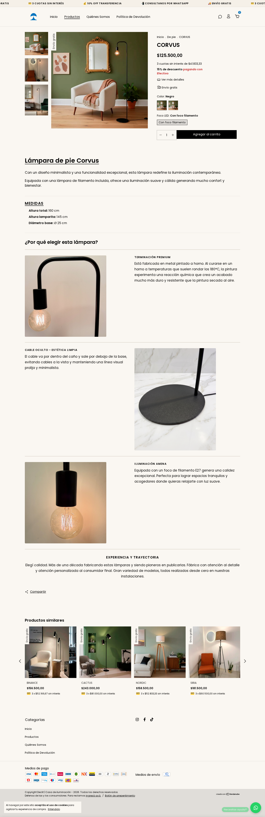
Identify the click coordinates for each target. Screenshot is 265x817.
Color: (165, 96)
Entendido (54, 809)
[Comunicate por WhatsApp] (255, 807)
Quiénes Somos (98, 17)
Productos (72, 17)
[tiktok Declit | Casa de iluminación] (152, 720)
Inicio (54, 17)
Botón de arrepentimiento (120, 795)
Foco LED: (177, 116)
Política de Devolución (133, 17)
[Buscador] (220, 17)
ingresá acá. (93, 795)
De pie (171, 37)
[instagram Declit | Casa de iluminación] (137, 720)
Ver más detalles (172, 80)
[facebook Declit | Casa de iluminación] (144, 720)
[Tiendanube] (228, 794)
